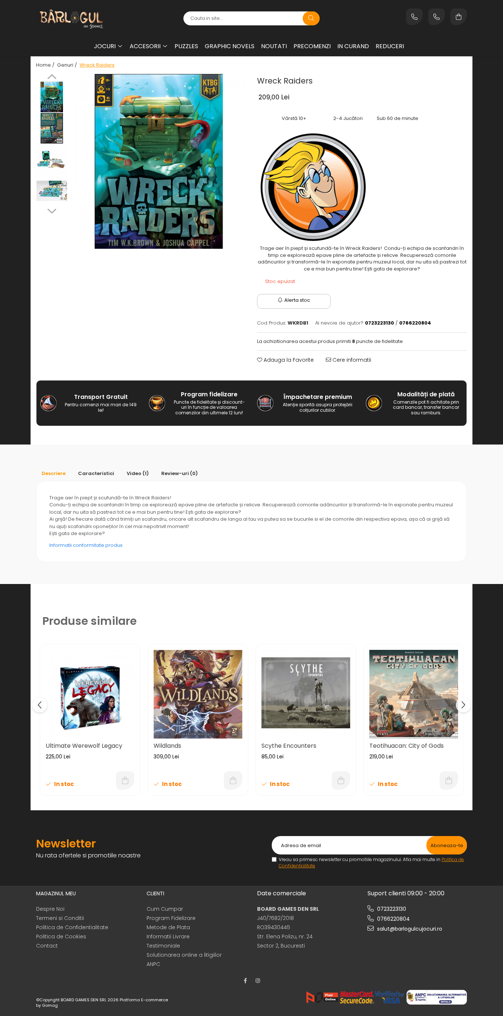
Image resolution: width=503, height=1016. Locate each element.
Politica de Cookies (61, 936)
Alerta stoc (297, 300)
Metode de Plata (168, 927)
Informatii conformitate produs (86, 545)
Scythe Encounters (288, 745)
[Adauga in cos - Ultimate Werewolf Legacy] (125, 780)
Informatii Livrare (168, 936)
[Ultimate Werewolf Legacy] (90, 694)
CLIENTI (155, 893)
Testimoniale (163, 945)
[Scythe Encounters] (305, 694)
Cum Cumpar (165, 909)
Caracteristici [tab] (96, 473)
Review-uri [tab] (179, 473)
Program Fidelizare (171, 918)
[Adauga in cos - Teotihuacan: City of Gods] (449, 780)
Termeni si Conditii (60, 918)
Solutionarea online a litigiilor (184, 955)
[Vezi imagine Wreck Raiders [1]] (51, 128)
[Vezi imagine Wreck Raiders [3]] (51, 191)
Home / (46, 65)
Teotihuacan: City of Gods (406, 745)
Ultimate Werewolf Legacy (84, 745)
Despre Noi (50, 909)
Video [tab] (138, 473)
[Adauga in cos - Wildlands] (233, 780)
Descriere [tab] (54, 473)
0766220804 (393, 919)
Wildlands (167, 745)
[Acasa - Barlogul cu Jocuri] (82, 18)
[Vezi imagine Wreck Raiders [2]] (51, 159)
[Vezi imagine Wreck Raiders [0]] (51, 97)
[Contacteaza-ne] (414, 16)
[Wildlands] (198, 694)
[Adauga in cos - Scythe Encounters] (341, 780)
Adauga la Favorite (288, 360)
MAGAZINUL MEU (56, 893)
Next (51, 210)
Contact (47, 945)
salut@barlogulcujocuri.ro (409, 928)
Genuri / (67, 65)
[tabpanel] (158, 161)
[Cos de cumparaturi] (458, 16)
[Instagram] (257, 980)
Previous (51, 77)
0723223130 (391, 909)
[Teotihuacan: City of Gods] (413, 694)
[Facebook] (245, 980)
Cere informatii (351, 360)
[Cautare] (311, 18)
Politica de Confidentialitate (72, 927)
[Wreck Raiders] (158, 161)
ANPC (153, 964)
